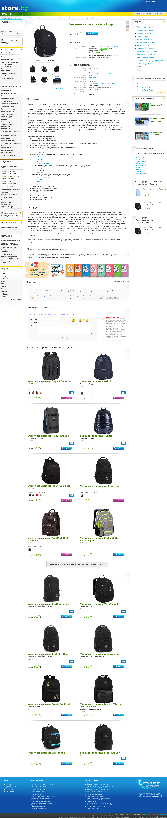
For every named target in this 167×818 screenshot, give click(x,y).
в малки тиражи (41, 803)
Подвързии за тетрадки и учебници (151, 70)
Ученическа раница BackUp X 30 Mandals (99, 788)
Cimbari (4, 297)
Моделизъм (5, 129)
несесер (40, 161)
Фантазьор (5, 291)
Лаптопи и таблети (8, 141)
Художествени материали (39, 789)
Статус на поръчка (11, 789)
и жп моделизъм (41, 800)
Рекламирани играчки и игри (148, 78)
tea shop (138, 169)
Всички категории (15, 230)
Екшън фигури (6, 117)
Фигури (4, 119)
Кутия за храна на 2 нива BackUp (97, 796)
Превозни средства (8, 122)
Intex (3, 281)
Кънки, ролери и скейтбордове (7, 65)
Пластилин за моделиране (147, 54)
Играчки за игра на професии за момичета (9, 244)
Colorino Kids (5, 278)
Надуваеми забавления (9, 62)
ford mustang (140, 164)
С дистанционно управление (7, 125)
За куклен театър (7, 111)
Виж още (58, 88)
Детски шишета (143, 45)
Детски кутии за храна (145, 42)
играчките (148, 148)
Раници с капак (7, 181)
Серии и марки (6, 96)
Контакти (9, 784)
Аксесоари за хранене (9, 195)
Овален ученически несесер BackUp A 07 (99, 805)
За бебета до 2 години (9, 227)
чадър (39, 181)
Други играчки (6, 153)
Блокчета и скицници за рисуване (150, 61)
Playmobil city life (141, 158)
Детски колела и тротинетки (7, 69)
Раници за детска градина (10, 190)
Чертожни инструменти (146, 57)
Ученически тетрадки (145, 48)
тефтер (39, 168)
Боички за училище (144, 64)
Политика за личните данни (159, 814)
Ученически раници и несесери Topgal (145, 221)
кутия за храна (43, 163)
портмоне (41, 172)
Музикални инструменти (10, 109)
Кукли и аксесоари (8, 114)
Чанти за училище (8, 186)
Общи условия (145, 814)
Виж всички (160, 92)
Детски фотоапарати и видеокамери (9, 146)
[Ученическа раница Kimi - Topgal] (45, 41)
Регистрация (10, 791)
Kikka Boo (4, 294)
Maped (3, 286)
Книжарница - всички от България (44, 783)
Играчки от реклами (8, 93)
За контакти (161, 1)
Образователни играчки (10, 138)
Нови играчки (6, 91)
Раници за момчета (9, 171)
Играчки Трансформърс (146, 84)
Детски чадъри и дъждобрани (7, 203)
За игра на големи (7, 106)
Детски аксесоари (7, 150)
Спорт (3, 57)
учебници (41, 150)
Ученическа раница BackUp (95, 794)
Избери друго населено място (107, 46)
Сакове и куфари (7, 207)
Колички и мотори (8, 73)
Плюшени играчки (8, 101)
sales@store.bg (157, 795)
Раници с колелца (8, 179)
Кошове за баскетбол (8, 247)
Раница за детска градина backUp (97, 806)
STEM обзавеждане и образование (41, 798)
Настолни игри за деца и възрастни (42, 784)
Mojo (2, 284)
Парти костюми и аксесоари (11, 143)
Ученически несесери (145, 33)
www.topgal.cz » (94, 77)
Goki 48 (138, 171)
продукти (38, 791)
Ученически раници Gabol (10, 240)
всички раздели (7, 31)
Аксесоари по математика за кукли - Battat (100, 803)
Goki (2, 289)
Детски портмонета (144, 39)
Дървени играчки (7, 98)
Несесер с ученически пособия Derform (99, 784)
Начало (8, 783)
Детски (36, 794)
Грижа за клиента (150, 1)
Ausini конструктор (142, 173)
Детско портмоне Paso (94, 783)
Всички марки (16, 299)
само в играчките (8, 34)
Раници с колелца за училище (8, 250)
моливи (40, 159)
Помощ (8, 793)
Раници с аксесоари (9, 184)
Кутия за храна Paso (93, 808)
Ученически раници (145, 30)
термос (39, 179)
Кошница (9, 788)
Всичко (41, 801)
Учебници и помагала (145, 27)
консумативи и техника (40, 788)
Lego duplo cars (141, 162)
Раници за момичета (9, 174)
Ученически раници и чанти (48, 18)
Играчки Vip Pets (143, 87)
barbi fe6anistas (141, 166)
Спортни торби (143, 36)
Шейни (3, 76)
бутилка (40, 177)
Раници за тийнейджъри (68, 18)
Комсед (3, 276)
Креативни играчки (8, 135)
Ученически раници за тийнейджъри (103, 83)
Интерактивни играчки (9, 104)
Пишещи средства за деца (147, 51)
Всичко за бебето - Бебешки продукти (43, 796)
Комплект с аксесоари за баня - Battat (98, 798)
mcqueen (139, 156)
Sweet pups (139, 160)
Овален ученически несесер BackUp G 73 (99, 791)
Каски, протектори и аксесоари (8, 79)
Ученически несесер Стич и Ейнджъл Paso (100, 786)
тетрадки (40, 152)
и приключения (39, 805)
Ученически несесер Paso (94, 801)
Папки (139, 67)
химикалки (41, 156)
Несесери (4, 192)
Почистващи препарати (38, 786)
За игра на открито (8, 59)
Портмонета (5, 200)
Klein (3, 273)
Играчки (7, 13)
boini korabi (139, 167)
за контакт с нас (154, 793)
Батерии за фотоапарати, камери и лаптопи (44, 810)
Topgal (91, 75)
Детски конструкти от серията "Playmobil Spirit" (10, 257)
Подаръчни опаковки (9, 155)
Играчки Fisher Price (145, 90)
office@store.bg (158, 796)
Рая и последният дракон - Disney (10, 261)
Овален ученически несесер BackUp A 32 (99, 793)
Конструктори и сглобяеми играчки (11, 132)
